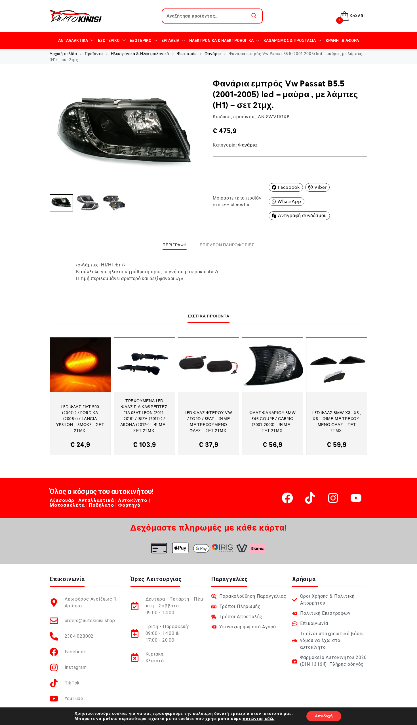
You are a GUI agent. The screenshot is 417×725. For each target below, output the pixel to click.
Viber (320, 187)
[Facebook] (287, 498)
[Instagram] (333, 498)
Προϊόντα (94, 53)
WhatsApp (289, 201)
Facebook (289, 187)
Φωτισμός (187, 53)
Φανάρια (213, 53)
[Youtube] (356, 498)
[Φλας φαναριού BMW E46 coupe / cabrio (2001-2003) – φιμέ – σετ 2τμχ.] (272, 365)
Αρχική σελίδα (63, 53)
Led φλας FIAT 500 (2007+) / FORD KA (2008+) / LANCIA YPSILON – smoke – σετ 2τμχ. (80, 418)
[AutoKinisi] (76, 16)
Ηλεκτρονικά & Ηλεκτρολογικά (140, 53)
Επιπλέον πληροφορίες (227, 244)
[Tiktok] (310, 498)
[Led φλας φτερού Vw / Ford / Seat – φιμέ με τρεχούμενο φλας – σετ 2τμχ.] (208, 365)
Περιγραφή (175, 244)
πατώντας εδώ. (258, 718)
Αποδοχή (324, 716)
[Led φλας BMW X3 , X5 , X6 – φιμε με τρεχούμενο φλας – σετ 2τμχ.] (336, 365)
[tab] (174, 245)
